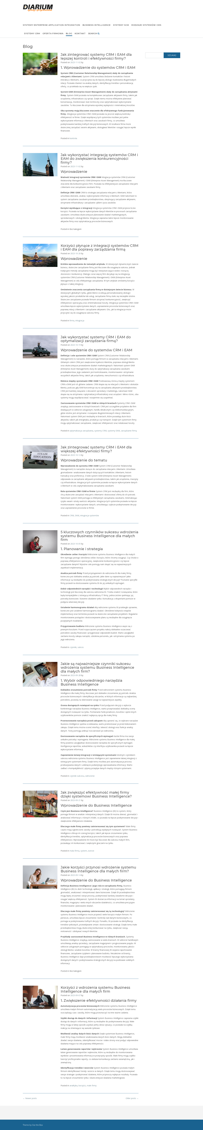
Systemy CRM (32, 33)
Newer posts (30, 1098)
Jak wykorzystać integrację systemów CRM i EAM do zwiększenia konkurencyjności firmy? (99, 159)
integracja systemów (89, 515)
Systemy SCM (121, 25)
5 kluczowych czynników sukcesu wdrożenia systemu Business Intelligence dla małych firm (99, 536)
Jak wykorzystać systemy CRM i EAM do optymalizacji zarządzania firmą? (96, 339)
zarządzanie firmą (129, 430)
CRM (72, 515)
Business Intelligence (97, 25)
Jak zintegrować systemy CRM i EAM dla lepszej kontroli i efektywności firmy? (96, 56)
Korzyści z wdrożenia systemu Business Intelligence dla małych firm (95, 989)
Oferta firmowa (53, 33)
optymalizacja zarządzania (81, 430)
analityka (73, 1085)
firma (72, 320)
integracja (79, 320)
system (84, 850)
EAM (77, 515)
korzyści (82, 1085)
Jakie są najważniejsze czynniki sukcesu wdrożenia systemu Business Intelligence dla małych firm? (97, 667)
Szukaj (172, 55)
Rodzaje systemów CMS (146, 25)
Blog (69, 33)
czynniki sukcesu (77, 776)
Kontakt (80, 33)
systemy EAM (114, 430)
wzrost (91, 850)
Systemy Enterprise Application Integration (51, 25)
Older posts (132, 1098)
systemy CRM (100, 430)
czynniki (73, 647)
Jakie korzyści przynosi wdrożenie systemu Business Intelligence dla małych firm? (98, 869)
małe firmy (92, 1085)
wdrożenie (90, 776)
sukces (81, 647)
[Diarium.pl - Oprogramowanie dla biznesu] (38, 8)
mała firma (74, 850)
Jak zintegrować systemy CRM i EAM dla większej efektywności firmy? (96, 449)
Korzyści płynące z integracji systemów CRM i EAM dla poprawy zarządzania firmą (99, 248)
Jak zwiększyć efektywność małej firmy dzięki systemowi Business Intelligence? (96, 794)
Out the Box (37, 1125)
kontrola (73, 138)
